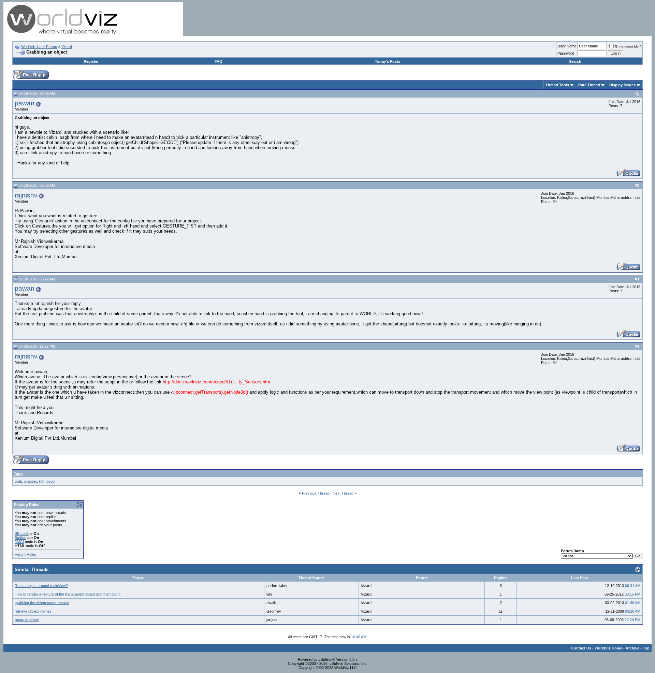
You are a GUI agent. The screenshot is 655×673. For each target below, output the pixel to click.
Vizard (66, 47)
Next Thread (343, 493)
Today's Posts (387, 61)
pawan (24, 103)
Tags (18, 473)
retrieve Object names (33, 611)
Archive (632, 648)
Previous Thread (316, 493)
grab (18, 481)
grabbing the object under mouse (42, 603)
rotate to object (27, 620)
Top (646, 648)
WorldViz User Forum (39, 47)
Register (91, 61)
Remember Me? (628, 47)
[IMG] (19, 542)
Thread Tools (557, 85)
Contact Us (581, 648)
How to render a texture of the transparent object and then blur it (67, 594)
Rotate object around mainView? (41, 586)
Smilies (20, 538)
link (41, 481)
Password (565, 53)
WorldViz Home (608, 648)
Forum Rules (25, 554)
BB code (22, 533)
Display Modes (622, 85)
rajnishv (26, 195)
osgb (50, 481)
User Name (567, 46)
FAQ (218, 61)
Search (575, 61)
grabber (30, 481)
